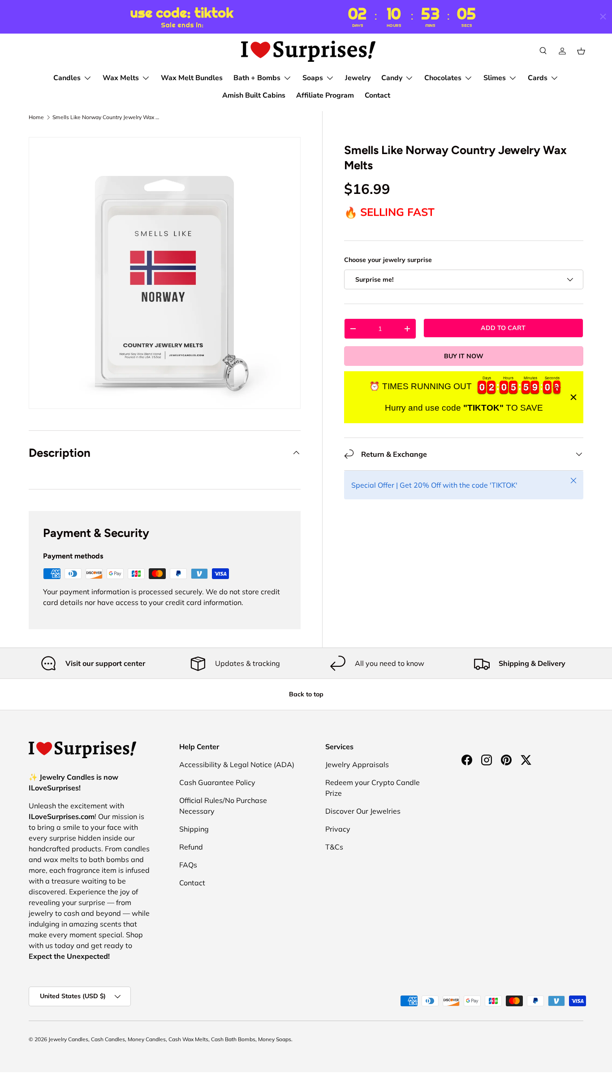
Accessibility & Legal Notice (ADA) (236, 764)
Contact (377, 95)
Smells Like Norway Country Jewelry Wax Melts (106, 117)
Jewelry (358, 78)
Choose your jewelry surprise (388, 260)
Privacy (337, 828)
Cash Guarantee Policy (217, 782)
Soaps (312, 78)
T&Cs (334, 846)
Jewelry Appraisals (357, 764)
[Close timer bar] (603, 16)
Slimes (494, 78)
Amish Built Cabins (253, 95)
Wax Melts (121, 78)
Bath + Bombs (256, 78)
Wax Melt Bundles (192, 78)
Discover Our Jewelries (363, 811)
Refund (191, 846)
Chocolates (442, 78)
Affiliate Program (325, 95)
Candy (391, 78)
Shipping (194, 828)
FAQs (188, 864)
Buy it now (463, 356)
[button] (581, 51)
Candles (67, 78)
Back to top (306, 694)
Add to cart (503, 328)
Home (36, 117)
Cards (537, 78)
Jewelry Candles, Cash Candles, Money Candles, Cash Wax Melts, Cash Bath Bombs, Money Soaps (169, 1039)
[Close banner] (573, 397)
